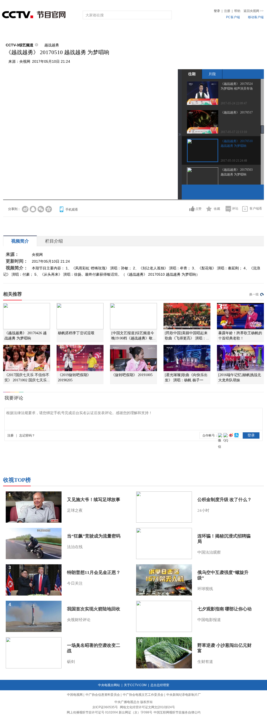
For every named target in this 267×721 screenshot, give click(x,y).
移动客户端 (256, 17)
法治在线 (75, 547)
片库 (145, 31)
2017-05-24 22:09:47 (234, 103)
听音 (191, 31)
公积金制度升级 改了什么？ (224, 499)
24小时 (203, 510)
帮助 (237, 11)
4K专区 (167, 31)
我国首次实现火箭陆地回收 (93, 608)
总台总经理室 (159, 685)
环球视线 (205, 589)
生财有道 (205, 662)
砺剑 (71, 662)
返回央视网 (254, 11)
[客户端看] (245, 209)
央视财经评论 (78, 620)
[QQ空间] (48, 209)
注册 (227, 11)
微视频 (235, 31)
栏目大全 (116, 31)
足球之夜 (75, 510)
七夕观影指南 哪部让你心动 (224, 608)
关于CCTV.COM (135, 685)
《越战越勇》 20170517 (237, 112)
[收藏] (209, 209)
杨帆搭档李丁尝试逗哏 (76, 333)
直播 (32, 31)
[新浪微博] (25, 209)
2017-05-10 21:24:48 (234, 160)
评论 (235, 208)
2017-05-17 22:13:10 (234, 132)
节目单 (56, 31)
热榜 (212, 31)
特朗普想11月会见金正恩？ (93, 572)
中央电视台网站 (109, 685)
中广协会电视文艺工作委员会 (143, 695)
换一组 (254, 294)
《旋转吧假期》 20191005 (132, 375)
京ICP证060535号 (105, 707)
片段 (212, 74)
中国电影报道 (209, 620)
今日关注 (75, 583)
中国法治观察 (209, 552)
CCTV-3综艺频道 (19, 45)
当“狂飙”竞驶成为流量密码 (93, 536)
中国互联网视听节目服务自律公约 (177, 712)
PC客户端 (233, 17)
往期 (192, 74)
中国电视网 (75, 695)
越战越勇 (51, 45)
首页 (11, 31)
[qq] (33, 209)
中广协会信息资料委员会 (103, 695)
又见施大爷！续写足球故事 (93, 499)
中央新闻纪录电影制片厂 (183, 695)
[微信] (41, 209)
